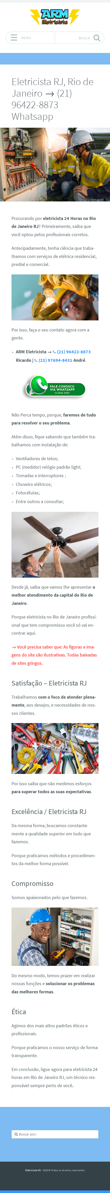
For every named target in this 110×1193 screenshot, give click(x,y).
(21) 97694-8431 (55, 360)
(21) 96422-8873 (74, 352)
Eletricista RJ (33, 1170)
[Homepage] (55, 17)
